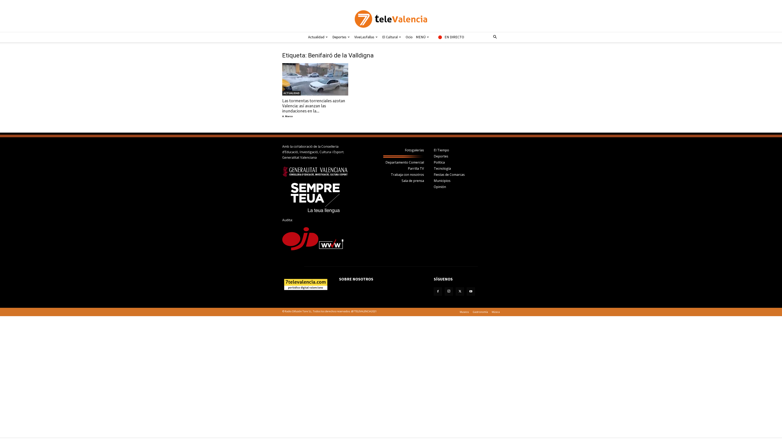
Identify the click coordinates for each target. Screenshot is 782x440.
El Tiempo (441, 150)
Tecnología (442, 168)
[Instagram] (449, 291)
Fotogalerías (414, 150)
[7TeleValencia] (391, 19)
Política (439, 162)
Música (496, 312)
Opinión (440, 187)
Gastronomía (480, 312)
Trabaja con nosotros (407, 174)
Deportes (339, 37)
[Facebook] (438, 291)
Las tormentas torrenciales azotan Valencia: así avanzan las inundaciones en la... (313, 106)
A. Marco (287, 116)
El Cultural (390, 37)
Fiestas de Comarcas (449, 174)
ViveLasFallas (364, 37)
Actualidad (316, 37)
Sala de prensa (413, 180)
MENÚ (421, 37)
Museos (464, 312)
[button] (495, 37)
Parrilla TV (416, 168)
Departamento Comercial (405, 162)
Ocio (409, 37)
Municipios (442, 180)
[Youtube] (471, 291)
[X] (460, 291)
